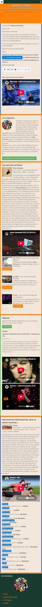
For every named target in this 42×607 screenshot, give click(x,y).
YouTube (20, 543)
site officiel (23, 514)
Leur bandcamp (20, 518)
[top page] (21, 585)
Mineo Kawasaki (21, 187)
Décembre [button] (7, 326)
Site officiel (16, 534)
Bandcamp (25, 561)
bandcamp (22, 553)
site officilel (12, 522)
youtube (25, 506)
